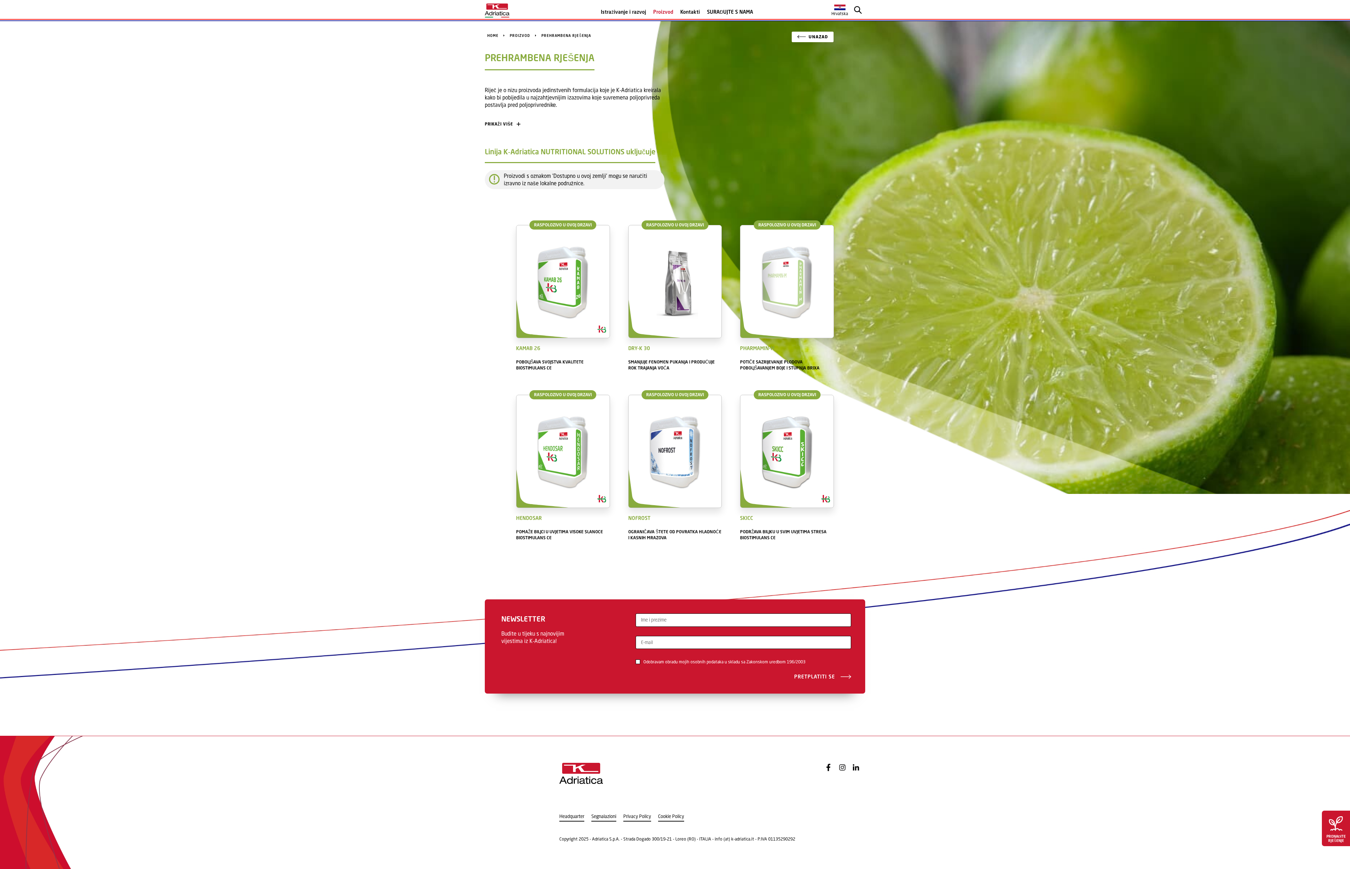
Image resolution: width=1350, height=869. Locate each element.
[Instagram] (842, 767)
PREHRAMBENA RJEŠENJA (566, 35)
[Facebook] (828, 767)
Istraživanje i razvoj (623, 12)
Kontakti (690, 12)
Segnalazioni (603, 816)
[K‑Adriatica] (497, 11)
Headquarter (571, 816)
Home (493, 35)
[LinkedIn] (856, 767)
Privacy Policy (637, 816)
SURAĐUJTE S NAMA (730, 12)
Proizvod (663, 12)
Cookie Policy (671, 816)
